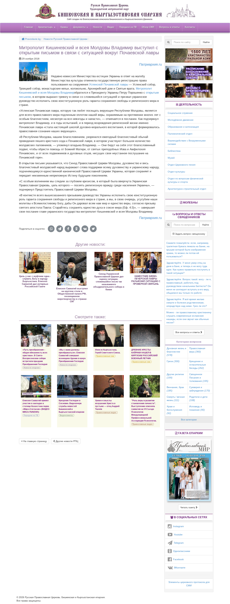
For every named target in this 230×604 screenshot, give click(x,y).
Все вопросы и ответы (188, 332)
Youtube (177, 534)
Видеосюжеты (66, 415)
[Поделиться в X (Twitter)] (93, 228)
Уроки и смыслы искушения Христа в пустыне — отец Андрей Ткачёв (107, 404)
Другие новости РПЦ (66, 441)
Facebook (178, 559)
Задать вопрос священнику (189, 233)
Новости (97, 27)
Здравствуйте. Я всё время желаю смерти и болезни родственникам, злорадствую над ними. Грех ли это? (186, 302)
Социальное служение (180, 113)
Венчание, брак (175, 389)
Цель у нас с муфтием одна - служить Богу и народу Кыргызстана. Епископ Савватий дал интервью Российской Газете (35, 281)
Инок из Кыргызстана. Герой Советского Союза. (107, 351)
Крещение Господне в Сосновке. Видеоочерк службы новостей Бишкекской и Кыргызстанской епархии (71, 406)
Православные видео (106, 412)
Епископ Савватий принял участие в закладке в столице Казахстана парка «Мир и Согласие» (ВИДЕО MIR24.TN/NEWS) (36, 406)
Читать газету (188, 507)
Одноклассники (181, 551)
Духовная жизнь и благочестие (176, 351)
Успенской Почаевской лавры (108, 84)
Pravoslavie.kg (32, 39)
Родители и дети (198, 398)
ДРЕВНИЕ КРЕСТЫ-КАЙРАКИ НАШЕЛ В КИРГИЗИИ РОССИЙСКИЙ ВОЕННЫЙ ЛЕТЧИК (144, 354)
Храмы (64, 27)
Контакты (190, 27)
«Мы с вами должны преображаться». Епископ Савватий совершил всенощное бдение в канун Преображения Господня (72, 356)
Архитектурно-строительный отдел (187, 188)
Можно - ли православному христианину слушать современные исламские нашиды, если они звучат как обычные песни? (188, 317)
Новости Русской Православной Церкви (65, 39)
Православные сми (105, 356)
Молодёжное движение (180, 120)
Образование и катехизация (183, 126)
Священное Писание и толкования (198, 377)
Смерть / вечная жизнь (176, 398)
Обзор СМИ (148, 27)
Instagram (178, 526)
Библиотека (174, 151)
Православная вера (197, 350)
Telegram (178, 542)
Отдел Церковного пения (181, 164)
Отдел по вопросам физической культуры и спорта (185, 180)
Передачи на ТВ (128, 27)
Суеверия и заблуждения (199, 389)
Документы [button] (79, 27)
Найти (206, 42)
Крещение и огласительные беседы (197, 364)
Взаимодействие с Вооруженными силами (187, 142)
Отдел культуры (176, 171)
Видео (110, 27)
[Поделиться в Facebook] (68, 228)
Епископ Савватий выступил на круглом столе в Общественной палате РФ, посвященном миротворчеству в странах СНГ (72, 295)
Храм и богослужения (174, 410)
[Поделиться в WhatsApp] (51, 228)
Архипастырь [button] (46, 27)
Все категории (189, 419)
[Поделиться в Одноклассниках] (76, 228)
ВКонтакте (179, 567)
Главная (28, 27)
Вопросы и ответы (169, 27)
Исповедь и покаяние (197, 408)
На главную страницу (35, 441)
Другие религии (175, 376)
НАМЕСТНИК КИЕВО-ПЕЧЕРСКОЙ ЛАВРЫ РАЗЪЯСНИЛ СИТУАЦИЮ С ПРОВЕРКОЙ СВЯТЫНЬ (145, 280)
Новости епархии (32, 368)
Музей (171, 157)
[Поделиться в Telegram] (59, 228)
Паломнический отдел (180, 133)
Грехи (173, 361)
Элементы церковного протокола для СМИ (189, 584)
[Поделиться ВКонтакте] (84, 228)
